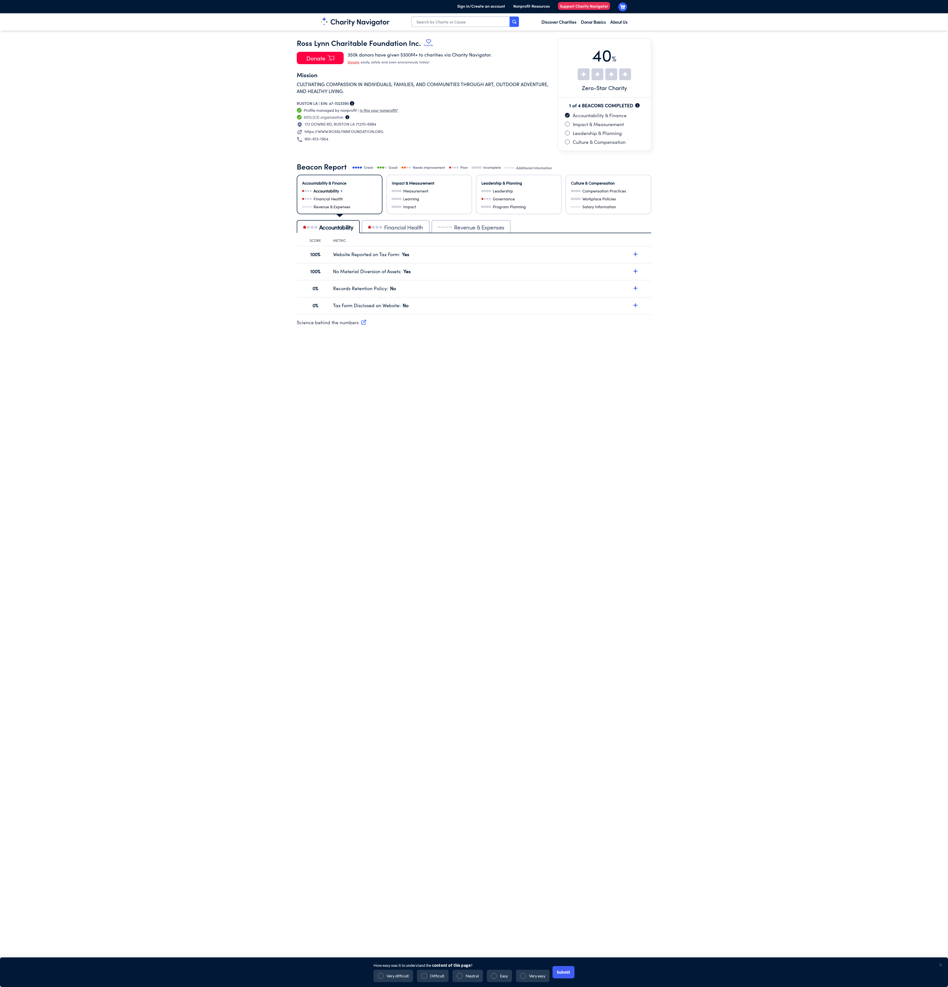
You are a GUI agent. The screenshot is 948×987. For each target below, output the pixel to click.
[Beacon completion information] (637, 105)
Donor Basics (593, 22)
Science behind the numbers (328, 322)
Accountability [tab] (336, 227)
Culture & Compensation (599, 142)
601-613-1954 (316, 138)
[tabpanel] (474, 276)
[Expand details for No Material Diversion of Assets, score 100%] (635, 271)
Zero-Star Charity (604, 87)
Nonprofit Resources (531, 6)
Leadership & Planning (597, 133)
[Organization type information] (347, 117)
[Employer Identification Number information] (352, 103)
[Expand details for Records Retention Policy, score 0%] (635, 288)
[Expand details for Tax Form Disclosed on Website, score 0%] (635, 305)
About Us (618, 22)
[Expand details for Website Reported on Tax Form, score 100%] (635, 254)
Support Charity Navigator (584, 6)
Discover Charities (558, 22)
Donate (353, 62)
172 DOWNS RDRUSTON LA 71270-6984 (340, 124)
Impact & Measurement (598, 124)
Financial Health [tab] (403, 227)
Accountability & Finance (600, 115)
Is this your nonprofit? (379, 110)
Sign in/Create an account (481, 6)
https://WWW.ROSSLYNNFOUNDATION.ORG (344, 131)
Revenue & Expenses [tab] (479, 227)
